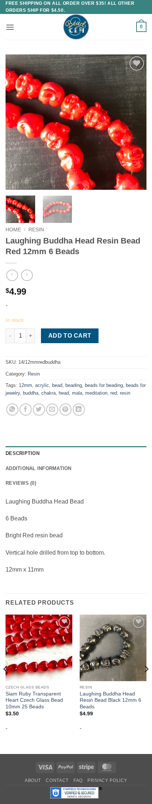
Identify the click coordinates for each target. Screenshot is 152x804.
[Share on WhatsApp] (12, 409)
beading (73, 385)
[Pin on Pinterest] (65, 409)
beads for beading (104, 385)
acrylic (42, 385)
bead (57, 385)
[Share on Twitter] (39, 409)
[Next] (134, 121)
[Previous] (17, 121)
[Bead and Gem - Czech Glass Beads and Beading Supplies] (76, 27)
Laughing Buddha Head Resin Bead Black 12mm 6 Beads (110, 700)
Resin (36, 229)
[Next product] (12, 275)
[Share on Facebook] (26, 409)
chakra (48, 393)
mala (77, 393)
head (64, 393)
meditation (96, 393)
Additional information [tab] (39, 468)
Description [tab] (22, 453)
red (113, 393)
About (33, 780)
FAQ (78, 780)
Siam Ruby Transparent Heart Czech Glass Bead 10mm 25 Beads (34, 700)
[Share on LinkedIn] (79, 409)
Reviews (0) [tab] (21, 483)
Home (13, 229)
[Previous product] (26, 275)
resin (125, 393)
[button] (10, 27)
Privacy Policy (107, 780)
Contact (57, 780)
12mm (25, 385)
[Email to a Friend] (52, 409)
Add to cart (69, 335)
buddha (30, 393)
